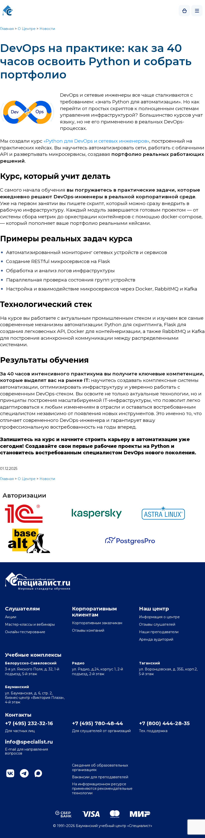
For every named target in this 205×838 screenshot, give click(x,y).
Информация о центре (159, 617)
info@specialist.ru (29, 741)
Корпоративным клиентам (94, 612)
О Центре (27, 28)
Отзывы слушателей (157, 624)
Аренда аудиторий (156, 639)
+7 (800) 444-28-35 (164, 723)
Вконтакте (10, 773)
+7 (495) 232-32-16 (29, 723)
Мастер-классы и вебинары (30, 624)
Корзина (184, 10)
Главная (7, 28)
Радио (78, 663)
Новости (47, 28)
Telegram (24, 773)
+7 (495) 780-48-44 (97, 723)
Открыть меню (196, 10)
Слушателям (22, 609)
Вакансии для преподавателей (100, 777)
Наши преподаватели (158, 632)
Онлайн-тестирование (25, 632)
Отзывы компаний (88, 630)
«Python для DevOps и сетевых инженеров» (96, 141)
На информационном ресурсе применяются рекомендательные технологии (102, 788)
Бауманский (17, 687)
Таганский (149, 663)
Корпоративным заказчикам (97, 623)
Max (38, 773)
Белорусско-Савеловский (30, 663)
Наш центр (154, 609)
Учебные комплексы (33, 655)
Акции (10, 617)
